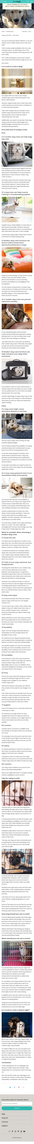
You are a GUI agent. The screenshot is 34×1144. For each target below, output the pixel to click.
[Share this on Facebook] (14, 1087)
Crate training (6, 1066)
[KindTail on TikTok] (21, 1131)
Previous (24, 31)
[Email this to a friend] (23, 1087)
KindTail (19, 1138)
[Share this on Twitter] (10, 1087)
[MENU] (1, 1)
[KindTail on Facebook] (12, 1131)
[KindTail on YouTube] (24, 1131)
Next (30, 31)
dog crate (6, 122)
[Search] (27, 1)
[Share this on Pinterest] (19, 1087)
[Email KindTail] (9, 1131)
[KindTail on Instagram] (15, 1131)
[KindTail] (17, 1)
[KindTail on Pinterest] (18, 1131)
